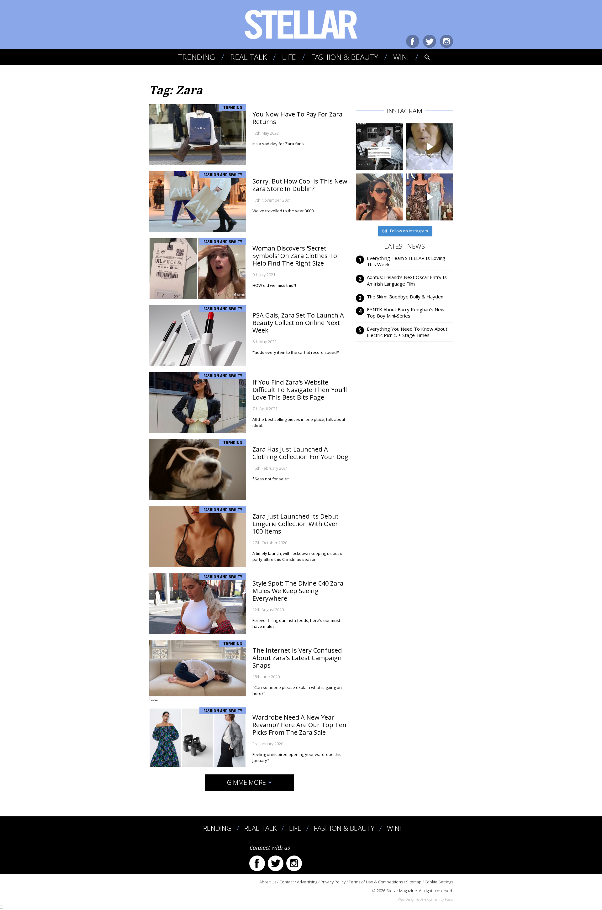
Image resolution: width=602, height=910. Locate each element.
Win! (401, 57)
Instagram (446, 41)
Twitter (429, 41)
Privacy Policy (333, 882)
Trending (196, 57)
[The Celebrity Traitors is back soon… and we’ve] (429, 146)
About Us (267, 882)
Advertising (307, 882)
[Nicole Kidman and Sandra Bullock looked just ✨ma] (429, 196)
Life (289, 57)
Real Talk (248, 57)
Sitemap (413, 882)
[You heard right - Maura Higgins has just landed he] (379, 196)
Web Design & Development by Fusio (425, 899)
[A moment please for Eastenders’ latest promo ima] (379, 146)
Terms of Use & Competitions (376, 882)
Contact (286, 882)
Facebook (412, 41)
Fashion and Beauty (222, 175)
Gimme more (246, 782)
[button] (422, 57)
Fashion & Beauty (344, 57)
